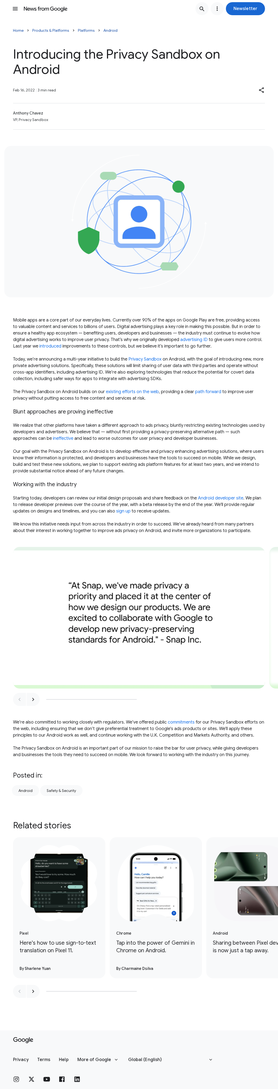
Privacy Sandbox (145, 359)
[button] (245, 8)
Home (18, 30)
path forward (208, 391)
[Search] (201, 8)
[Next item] (33, 699)
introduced (50, 346)
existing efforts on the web (132, 391)
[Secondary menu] (217, 8)
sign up (123, 511)
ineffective (63, 438)
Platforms (86, 30)
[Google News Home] (45, 8)
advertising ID (194, 339)
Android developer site (220, 498)
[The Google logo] (23, 1040)
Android (110, 30)
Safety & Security (61, 790)
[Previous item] (19, 699)
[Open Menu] (15, 8)
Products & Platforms (50, 30)
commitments (181, 722)
